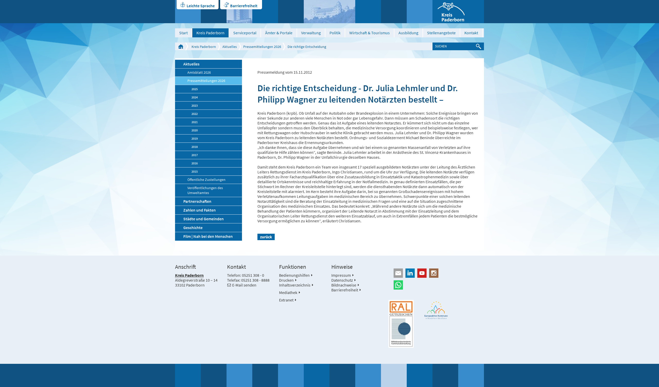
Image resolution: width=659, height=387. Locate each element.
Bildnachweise (343, 285)
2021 (195, 122)
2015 (195, 171)
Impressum (341, 275)
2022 (195, 114)
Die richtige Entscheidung (307, 46)
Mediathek (288, 292)
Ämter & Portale (278, 32)
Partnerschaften (197, 201)
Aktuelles (229, 46)
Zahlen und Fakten (199, 210)
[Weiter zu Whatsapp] (436, 285)
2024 (195, 97)
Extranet (286, 299)
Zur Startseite (180, 46)
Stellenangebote (441, 32)
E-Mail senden (244, 285)
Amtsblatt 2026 (199, 72)
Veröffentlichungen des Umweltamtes (205, 190)
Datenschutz (342, 280)
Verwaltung (311, 32)
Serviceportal (244, 32)
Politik (335, 32)
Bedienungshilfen (294, 275)
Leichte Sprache (201, 5)
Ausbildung (408, 32)
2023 (195, 105)
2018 (195, 147)
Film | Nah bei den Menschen (208, 236)
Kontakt (471, 32)
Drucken (286, 280)
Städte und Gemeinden (203, 218)
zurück (266, 236)
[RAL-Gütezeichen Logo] (401, 324)
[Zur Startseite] (458, 11)
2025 (195, 89)
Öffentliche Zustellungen (206, 180)
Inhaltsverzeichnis (294, 285)
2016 (195, 163)
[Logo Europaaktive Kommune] (436, 310)
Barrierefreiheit (243, 5)
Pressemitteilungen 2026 (262, 46)
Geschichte (193, 227)
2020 (195, 130)
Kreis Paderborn (210, 32)
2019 (195, 138)
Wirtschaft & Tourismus (369, 32)
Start (183, 32)
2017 (195, 155)
